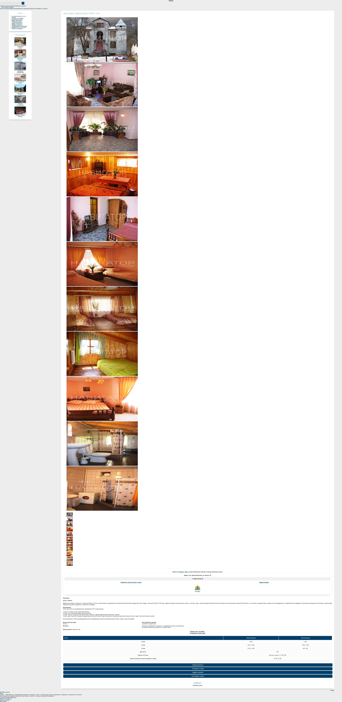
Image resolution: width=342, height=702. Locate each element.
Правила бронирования (16, 8)
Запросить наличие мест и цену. (131, 582)
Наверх (332, 690)
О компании (26, 8)
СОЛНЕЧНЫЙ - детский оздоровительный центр (17, 22)
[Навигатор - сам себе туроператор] (13, 7)
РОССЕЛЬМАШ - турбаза (17, 19)
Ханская (20, 116)
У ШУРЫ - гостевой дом (17, 28)
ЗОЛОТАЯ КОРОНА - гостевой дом (19, 26)
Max (186, 572)
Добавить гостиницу (42, 8)
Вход (1, 693)
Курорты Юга (32, 8)
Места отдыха (69, 13)
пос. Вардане (20, 105)
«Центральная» (20, 81)
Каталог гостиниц (4, 8)
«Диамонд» (20, 71)
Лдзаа (20, 60)
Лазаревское (20, 72)
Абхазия (20, 94)
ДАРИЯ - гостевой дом (17, 20)
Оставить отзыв (198, 669)
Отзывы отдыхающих (6, 698)
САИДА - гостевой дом (17, 23)
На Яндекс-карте (198, 676)
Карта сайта (3, 701)
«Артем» (20, 103)
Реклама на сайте (5, 692)
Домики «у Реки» (20, 115)
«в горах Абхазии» (20, 92)
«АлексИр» (20, 46)
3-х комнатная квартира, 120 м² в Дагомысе (19, 17)
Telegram (181, 572)
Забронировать (198, 665)
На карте (197, 591)
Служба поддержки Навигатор (8, 697)
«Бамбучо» (20, 58)
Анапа (20, 48)
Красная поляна (81, 13)
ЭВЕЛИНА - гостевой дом (17, 25)
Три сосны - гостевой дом (17, 18)
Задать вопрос (264, 582)
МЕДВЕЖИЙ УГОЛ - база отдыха (19, 27)
